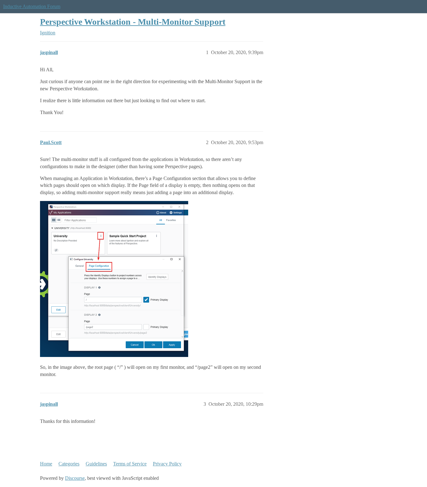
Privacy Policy (167, 463)
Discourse (75, 478)
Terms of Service (130, 463)
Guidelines (96, 463)
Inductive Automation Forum (31, 6)
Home (46, 463)
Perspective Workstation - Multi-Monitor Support (132, 22)
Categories (68, 463)
